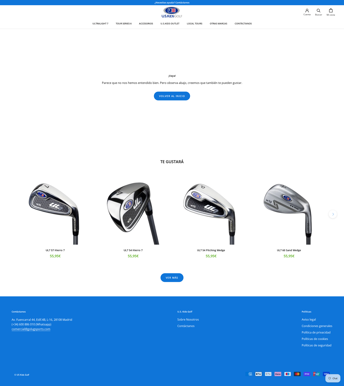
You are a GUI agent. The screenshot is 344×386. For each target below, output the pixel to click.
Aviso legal (309, 319)
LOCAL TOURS (194, 23)
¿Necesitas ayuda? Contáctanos (172, 2)
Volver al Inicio (172, 96)
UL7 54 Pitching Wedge (211, 250)
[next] (333, 214)
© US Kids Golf (21, 374)
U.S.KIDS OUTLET (170, 23)
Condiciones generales (317, 326)
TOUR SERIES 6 (124, 23)
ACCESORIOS (146, 23)
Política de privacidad (316, 332)
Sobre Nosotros (188, 319)
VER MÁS (172, 277)
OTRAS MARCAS (218, 23)
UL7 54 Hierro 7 (133, 250)
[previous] (11, 214)
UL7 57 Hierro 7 (55, 250)
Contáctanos (186, 326)
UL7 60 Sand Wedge (289, 250)
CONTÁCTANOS (243, 23)
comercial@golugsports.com (31, 329)
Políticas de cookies (315, 339)
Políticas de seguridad (316, 345)
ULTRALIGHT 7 (100, 23)
